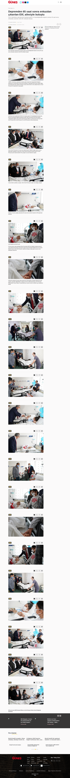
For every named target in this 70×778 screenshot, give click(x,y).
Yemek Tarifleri (39, 761)
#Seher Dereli (34, 710)
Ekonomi (32, 757)
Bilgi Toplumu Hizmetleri (54, 770)
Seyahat (38, 757)
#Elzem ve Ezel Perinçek (26, 710)
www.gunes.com (35, 773)
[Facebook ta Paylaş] (39, 27)
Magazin (28, 761)
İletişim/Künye (12, 770)
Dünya (32, 759)
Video (44, 761)
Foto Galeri (10, 8)
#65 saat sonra (11, 710)
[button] (58, 24)
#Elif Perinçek (18, 710)
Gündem (28, 757)
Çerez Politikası (30, 770)
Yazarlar (44, 757)
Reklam (21, 770)
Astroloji (38, 759)
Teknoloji (32, 761)
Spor (28, 759)
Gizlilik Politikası (41, 770)
